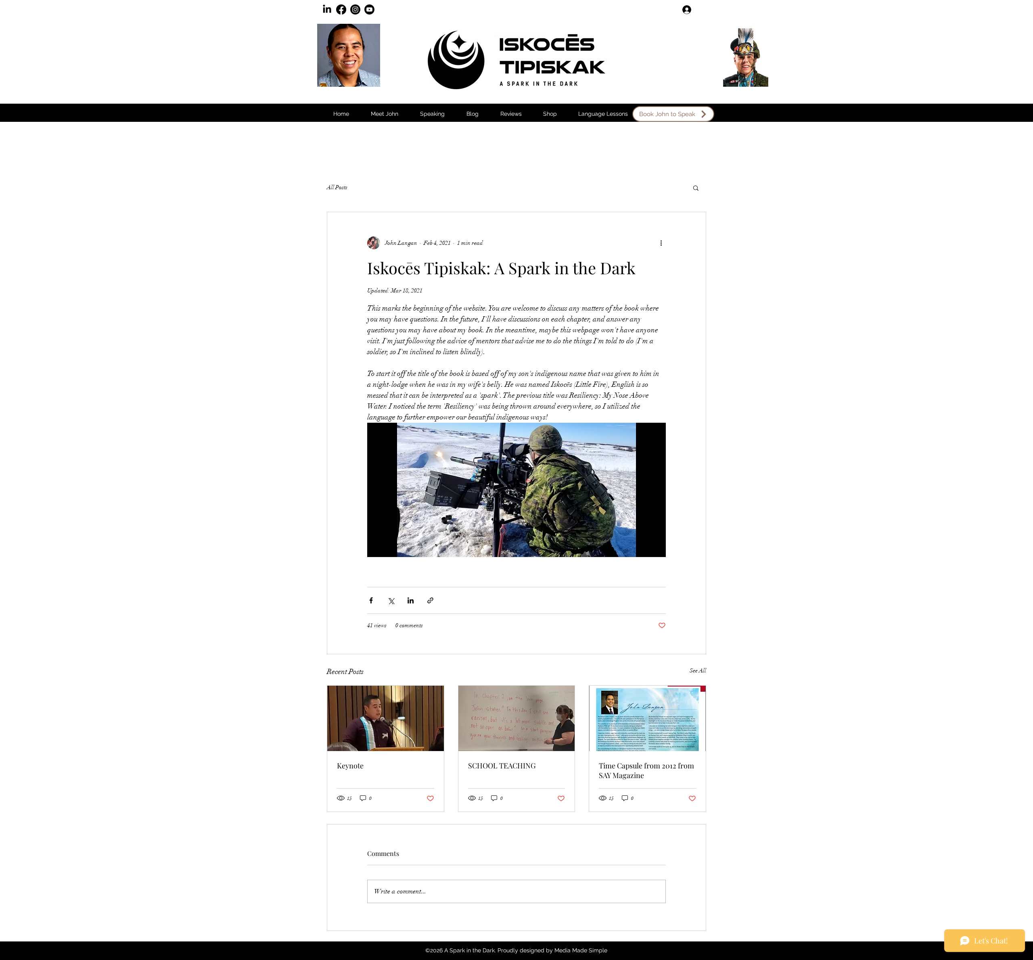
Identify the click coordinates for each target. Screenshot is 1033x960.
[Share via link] (430, 600)
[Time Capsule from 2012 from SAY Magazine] (647, 718)
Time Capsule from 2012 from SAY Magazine (646, 770)
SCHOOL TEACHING (502, 765)
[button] (472, 114)
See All (698, 670)
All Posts (337, 187)
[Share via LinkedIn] (410, 600)
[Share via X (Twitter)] (391, 600)
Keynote (350, 765)
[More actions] (661, 243)
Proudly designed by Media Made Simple (552, 950)
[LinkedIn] (327, 9)
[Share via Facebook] (371, 600)
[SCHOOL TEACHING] (516, 718)
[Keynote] (385, 718)
